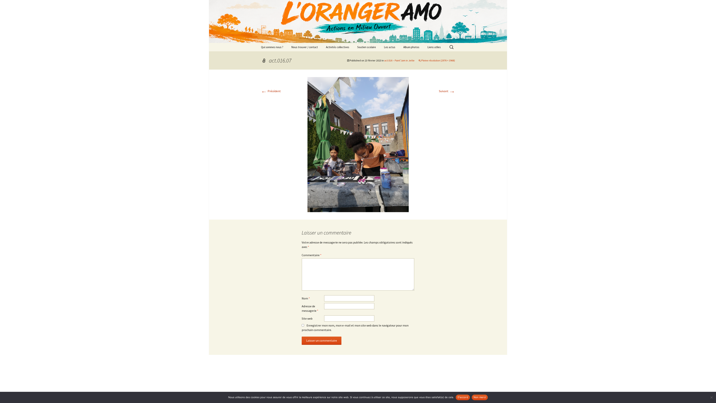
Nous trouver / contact (304, 47)
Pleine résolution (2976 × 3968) (438, 60)
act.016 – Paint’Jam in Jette (399, 60)
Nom (306, 298)
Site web (307, 318)
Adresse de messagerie (310, 308)
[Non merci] (711, 397)
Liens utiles (434, 47)
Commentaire (311, 255)
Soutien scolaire (366, 47)
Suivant (447, 91)
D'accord (463, 397)
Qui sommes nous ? (272, 47)
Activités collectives (337, 47)
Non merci (480, 397)
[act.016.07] (358, 144)
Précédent (271, 91)
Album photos (411, 47)
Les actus (389, 47)
